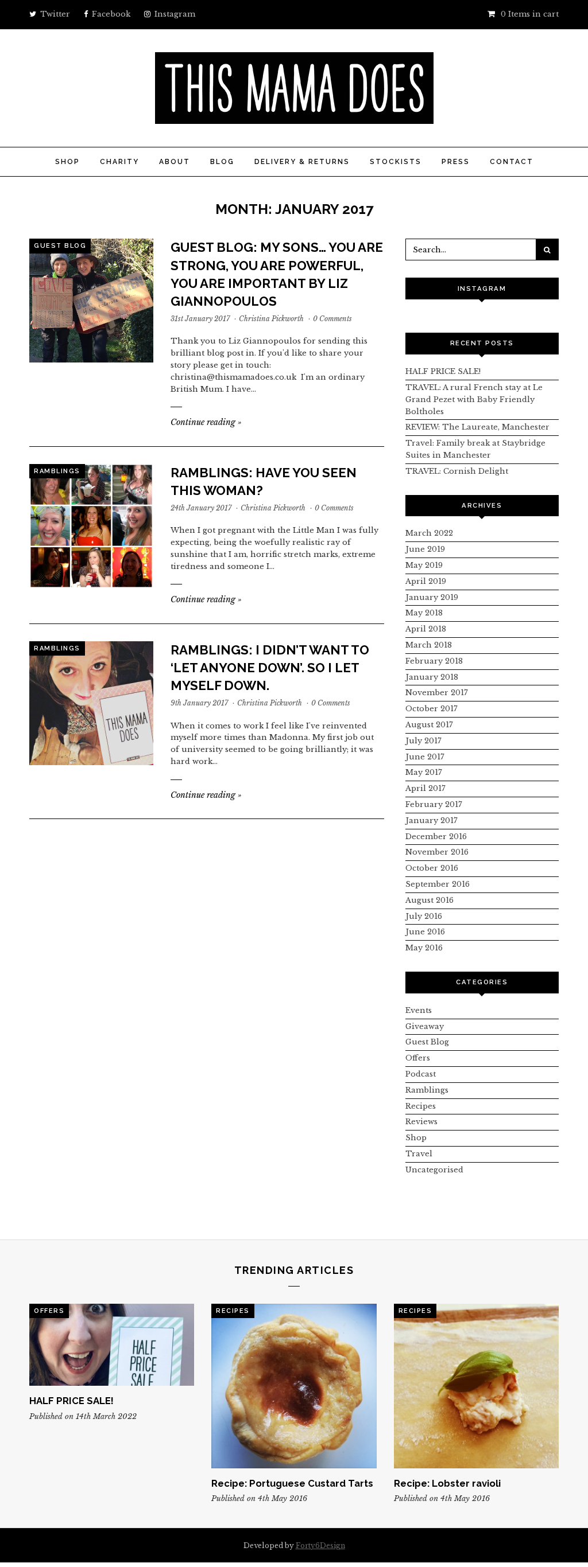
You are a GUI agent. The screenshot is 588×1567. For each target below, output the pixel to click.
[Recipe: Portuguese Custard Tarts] (293, 1386)
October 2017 (431, 709)
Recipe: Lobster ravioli (447, 1483)
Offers (417, 1058)
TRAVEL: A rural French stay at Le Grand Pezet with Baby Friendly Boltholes (474, 399)
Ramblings (57, 471)
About (174, 162)
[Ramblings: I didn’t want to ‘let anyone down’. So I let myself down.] (91, 703)
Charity (119, 162)
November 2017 (436, 692)
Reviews (421, 1121)
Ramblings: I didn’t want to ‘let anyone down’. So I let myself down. (270, 667)
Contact (511, 162)
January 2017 (431, 820)
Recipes (420, 1106)
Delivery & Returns (302, 162)
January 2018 (431, 677)
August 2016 (429, 900)
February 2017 (433, 804)
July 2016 (423, 916)
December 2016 (436, 836)
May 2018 (424, 613)
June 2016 (425, 932)
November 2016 (437, 852)
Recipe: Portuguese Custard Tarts (292, 1483)
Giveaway (424, 1026)
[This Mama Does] (294, 117)
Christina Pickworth (271, 318)
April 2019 (425, 581)
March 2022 (429, 533)
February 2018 (434, 661)
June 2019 (425, 549)
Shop (67, 162)
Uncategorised (434, 1170)
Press (456, 162)
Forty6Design (320, 1545)
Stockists (395, 162)
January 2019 (431, 597)
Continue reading (206, 422)
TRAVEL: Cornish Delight (456, 471)
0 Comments (332, 318)
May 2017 (423, 772)
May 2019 (424, 565)
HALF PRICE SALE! (443, 371)
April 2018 (425, 629)
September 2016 (437, 884)
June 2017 (424, 757)
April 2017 (425, 788)
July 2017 (423, 741)
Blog (222, 162)
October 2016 (431, 868)
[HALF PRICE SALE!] (111, 1345)
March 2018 (428, 645)
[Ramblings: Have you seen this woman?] (91, 526)
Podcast (420, 1074)
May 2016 (424, 948)
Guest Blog (60, 246)
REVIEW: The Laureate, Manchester (477, 427)
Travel (418, 1154)
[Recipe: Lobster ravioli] (476, 1386)
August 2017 (429, 725)
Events (418, 1010)
